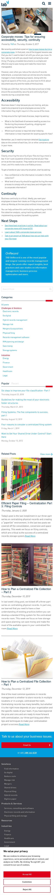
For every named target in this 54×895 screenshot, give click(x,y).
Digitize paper (10, 799)
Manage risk (8, 324)
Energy (6, 358)
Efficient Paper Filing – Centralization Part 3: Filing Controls (26, 505)
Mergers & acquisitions (13, 329)
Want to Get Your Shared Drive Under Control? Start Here (26, 437)
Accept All (27, 874)
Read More (30, 536)
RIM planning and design (13, 342)
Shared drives (10, 788)
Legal (5, 376)
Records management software (16, 337)
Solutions (6, 764)
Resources (6, 821)
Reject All (27, 890)
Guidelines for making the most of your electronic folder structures (25, 403)
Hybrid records (10, 795)
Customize (27, 882)
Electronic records (11, 311)
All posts (5, 305)
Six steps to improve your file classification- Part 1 (25, 393)
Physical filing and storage (15, 816)
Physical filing (9, 333)
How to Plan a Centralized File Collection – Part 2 (26, 590)
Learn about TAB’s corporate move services (23, 232)
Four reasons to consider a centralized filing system (26, 426)
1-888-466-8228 (30, 753)
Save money (8, 346)
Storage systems (10, 350)
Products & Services (11, 804)
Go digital (7, 316)
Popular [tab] (5, 383)
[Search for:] (27, 289)
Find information (11, 769)
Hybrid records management (15, 320)
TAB (12, 44)
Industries (6, 826)
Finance (6, 363)
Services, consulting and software (19, 808)
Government (8, 367)
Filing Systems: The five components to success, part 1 (24, 415)
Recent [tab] (15, 383)
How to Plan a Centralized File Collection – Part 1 (26, 683)
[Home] (13, 3)
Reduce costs (10, 776)
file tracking (44, 140)
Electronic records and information (19, 812)
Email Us (27, 745)
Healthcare (7, 371)
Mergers (8, 784)
